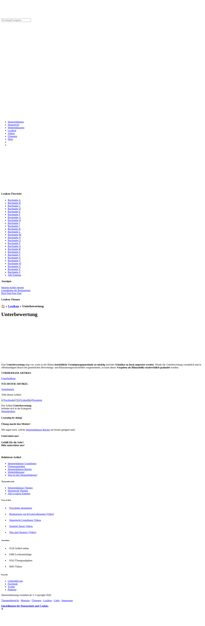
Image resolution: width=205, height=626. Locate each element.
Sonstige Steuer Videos (21, 526)
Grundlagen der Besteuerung (15, 290)
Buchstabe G (14, 217)
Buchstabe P (14, 243)
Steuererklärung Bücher (38, 429)
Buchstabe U (14, 257)
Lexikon (12, 130)
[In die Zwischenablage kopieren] (36, 400)
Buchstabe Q (14, 246)
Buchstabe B (14, 203)
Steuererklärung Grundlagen (22, 463)
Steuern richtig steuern (12, 287)
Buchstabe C (14, 206)
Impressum (67, 600)
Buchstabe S (14, 252)
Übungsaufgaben (16, 466)
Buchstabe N (14, 237)
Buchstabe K (14, 229)
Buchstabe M (14, 234)
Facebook (13, 583)
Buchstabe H (14, 220)
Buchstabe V (14, 260)
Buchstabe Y (14, 269)
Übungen (12, 136)
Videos (11, 133)
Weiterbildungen (16, 127)
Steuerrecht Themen (18, 490)
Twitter (11, 586)
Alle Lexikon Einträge (19, 493)
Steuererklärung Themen (20, 487)
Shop (10, 139)
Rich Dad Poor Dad (11, 293)
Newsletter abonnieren (20, 508)
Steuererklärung (16, 121)
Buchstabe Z (14, 272)
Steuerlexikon (8, 411)
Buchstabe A (14, 200)
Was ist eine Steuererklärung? (22, 475)
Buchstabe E (14, 211)
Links (57, 600)
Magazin (25, 600)
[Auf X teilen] (16, 400)
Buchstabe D (14, 208)
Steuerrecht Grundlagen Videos (25, 520)
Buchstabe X (14, 266)
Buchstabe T (14, 254)
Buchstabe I (14, 223)
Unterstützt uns (15, 581)
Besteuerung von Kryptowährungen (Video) (31, 514)
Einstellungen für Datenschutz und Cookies (24, 606)
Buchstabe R (14, 249)
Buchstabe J (14, 226)
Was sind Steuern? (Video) (22, 532)
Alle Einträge (14, 275)
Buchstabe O (14, 240)
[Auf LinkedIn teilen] (24, 400)
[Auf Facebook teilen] (7, 400)
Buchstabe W (14, 263)
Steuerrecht (13, 124)
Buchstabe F (14, 214)
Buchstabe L (14, 231)
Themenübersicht (10, 600)
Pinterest (12, 589)
